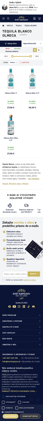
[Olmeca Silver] (32, 79)
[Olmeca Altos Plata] (11, 125)
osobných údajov (29, 280)
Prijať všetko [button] (10, 416)
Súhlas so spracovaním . (21, 280)
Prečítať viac (6, 389)
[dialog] (21, 392)
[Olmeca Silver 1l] (11, 79)
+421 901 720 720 (10, 358)
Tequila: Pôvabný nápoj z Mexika (15, 184)
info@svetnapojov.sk (11, 362)
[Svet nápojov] (3, 26)
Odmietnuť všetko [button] (30, 416)
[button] (21, 391)
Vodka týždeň (15, 2)
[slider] (12, 56)
